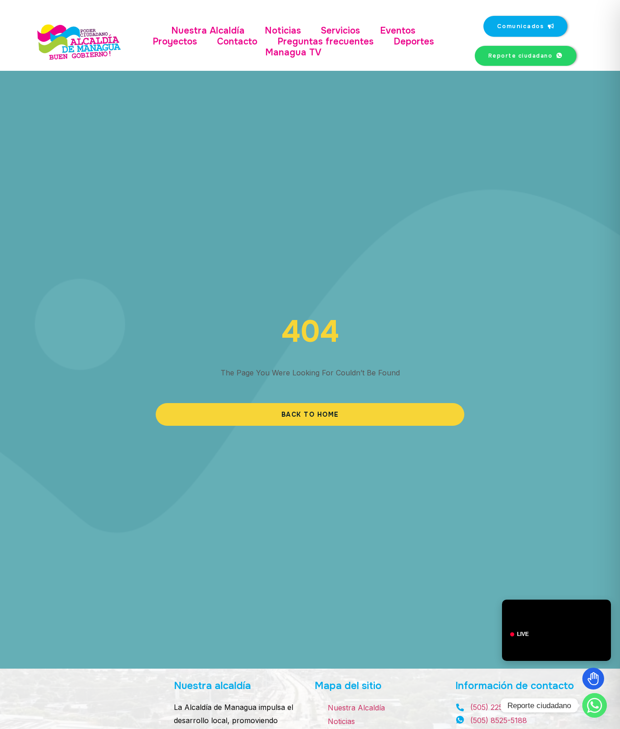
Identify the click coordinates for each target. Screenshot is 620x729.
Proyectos (175, 41)
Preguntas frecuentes (325, 41)
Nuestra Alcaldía (208, 30)
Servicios (340, 30)
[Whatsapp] (594, 705)
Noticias (283, 30)
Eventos (397, 30)
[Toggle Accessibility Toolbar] (593, 678)
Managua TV (293, 52)
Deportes (414, 41)
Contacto (237, 41)
